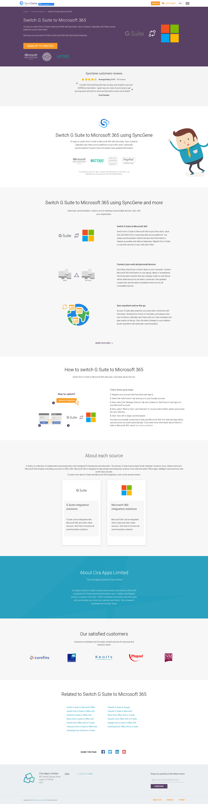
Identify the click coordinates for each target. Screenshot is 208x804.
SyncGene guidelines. (144, 425)
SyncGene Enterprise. (78, 35)
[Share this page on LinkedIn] (117, 752)
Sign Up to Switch (40, 46)
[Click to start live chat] (168, 3)
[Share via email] (124, 752)
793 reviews (121, 79)
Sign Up (155, 3)
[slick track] (39, 657)
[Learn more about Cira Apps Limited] (29, 783)
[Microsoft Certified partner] (31, 56)
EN (180, 3)
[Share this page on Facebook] (103, 752)
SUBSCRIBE (159, 786)
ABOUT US (157, 800)
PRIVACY (170, 800)
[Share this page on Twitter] (110, 752)
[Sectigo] (62, 56)
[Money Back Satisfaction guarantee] (46, 56)
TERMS (182, 800)
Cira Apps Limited (39, 800)
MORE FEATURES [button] (103, 343)
